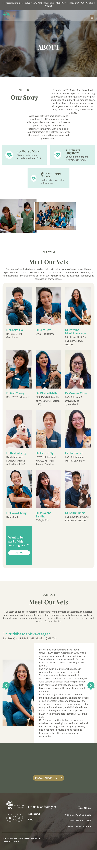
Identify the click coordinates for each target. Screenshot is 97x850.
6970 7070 (82, 3)
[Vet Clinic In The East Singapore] (10, 818)
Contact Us (34, 813)
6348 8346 (37, 3)
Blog (30, 819)
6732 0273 (58, 3)
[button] (92, 17)
